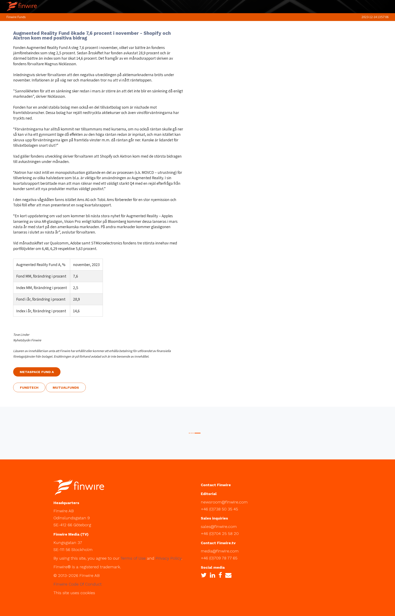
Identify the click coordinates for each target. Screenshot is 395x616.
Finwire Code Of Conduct (77, 584)
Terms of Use (133, 558)
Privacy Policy (168, 558)
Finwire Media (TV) (70, 534)
